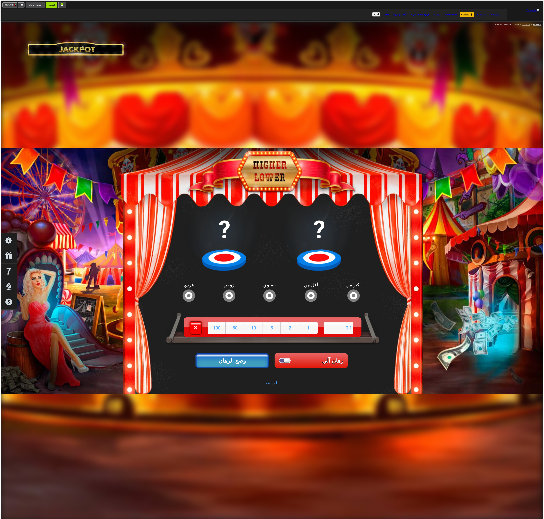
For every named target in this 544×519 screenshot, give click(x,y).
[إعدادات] (21, 5)
